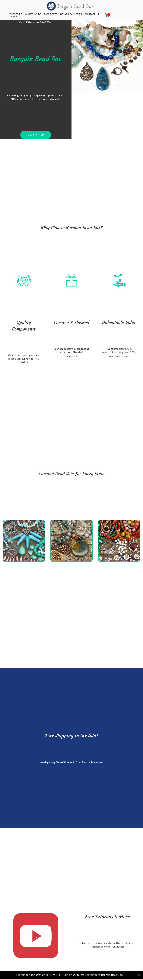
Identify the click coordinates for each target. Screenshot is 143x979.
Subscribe (16, 14)
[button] (35, 135)
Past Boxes (50, 14)
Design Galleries (71, 14)
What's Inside (33, 14)
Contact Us (91, 14)
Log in (14, 17)
